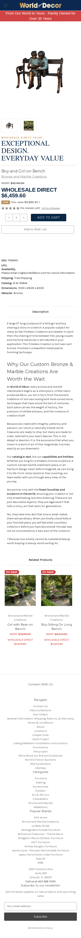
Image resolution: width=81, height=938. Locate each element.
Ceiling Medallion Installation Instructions (41, 743)
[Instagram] (30, 693)
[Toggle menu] (5, 5)
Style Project (40, 739)
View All (40, 858)
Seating (40, 782)
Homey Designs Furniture (40, 846)
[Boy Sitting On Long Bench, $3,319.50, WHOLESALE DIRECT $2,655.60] (56, 590)
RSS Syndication (40, 764)
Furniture (41, 778)
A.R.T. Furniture (40, 842)
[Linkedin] (30, 245)
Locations (40, 731)
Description (40, 311)
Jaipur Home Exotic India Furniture (40, 854)
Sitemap (40, 768)
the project (40, 751)
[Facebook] (3, 245)
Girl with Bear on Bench (20, 627)
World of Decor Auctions (40, 759)
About (40, 726)
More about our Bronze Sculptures (40, 755)
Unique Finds (40, 735)
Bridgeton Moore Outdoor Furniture (40, 838)
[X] (23, 245)
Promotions (40, 747)
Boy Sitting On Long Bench (56, 627)
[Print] (17, 245)
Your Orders (40, 714)
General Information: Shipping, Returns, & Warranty (40, 718)
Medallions (41, 807)
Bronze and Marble (41, 803)
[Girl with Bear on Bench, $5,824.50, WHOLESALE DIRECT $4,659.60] (20, 590)
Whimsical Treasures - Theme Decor (40, 834)
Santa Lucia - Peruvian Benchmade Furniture (40, 850)
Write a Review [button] (51, 208)
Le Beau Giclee (40, 825)
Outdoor (40, 790)
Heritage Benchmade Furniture (40, 830)
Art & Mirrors (40, 794)
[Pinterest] (37, 245)
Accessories (40, 786)
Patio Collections (41, 710)
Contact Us (40, 706)
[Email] (10, 245)
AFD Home (40, 817)
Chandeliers (40, 799)
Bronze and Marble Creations (40, 821)
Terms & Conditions (40, 722)
